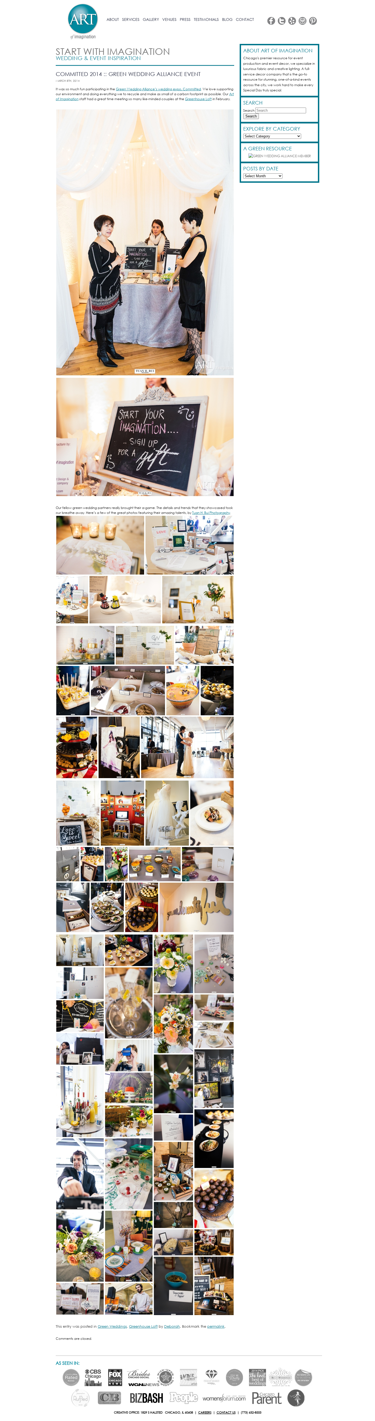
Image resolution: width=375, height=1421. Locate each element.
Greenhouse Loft (198, 99)
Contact (245, 19)
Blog (227, 19)
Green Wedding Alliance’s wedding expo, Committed (158, 89)
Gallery (151, 19)
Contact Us (226, 1412)
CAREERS (204, 1412)
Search (248, 110)
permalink (216, 1326)
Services (130, 19)
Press (185, 19)
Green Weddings (112, 1326)
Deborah (172, 1326)
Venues (169, 19)
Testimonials (206, 19)
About (113, 19)
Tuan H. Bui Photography (211, 512)
